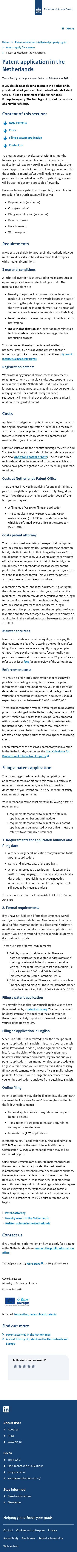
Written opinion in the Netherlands (27, 1223)
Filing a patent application (25, 137)
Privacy (52, 1530)
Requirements (18, 122)
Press (11, 1435)
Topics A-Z (14, 1459)
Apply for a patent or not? (30, 457)
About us (13, 1429)
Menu (70, 28)
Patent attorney (15, 1213)
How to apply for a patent (20, 47)
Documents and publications (25, 1466)
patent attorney (37, 1009)
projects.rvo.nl (17, 1472)
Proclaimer (28, 1538)
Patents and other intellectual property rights (40, 42)
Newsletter (14, 1502)
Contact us (16, 145)
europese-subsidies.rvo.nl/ (24, 1478)
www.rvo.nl (15, 1442)
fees (26, 661)
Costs (12, 130)
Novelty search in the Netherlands (27, 1218)
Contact (8, 1530)
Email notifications (19, 1496)
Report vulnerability (50, 1538)
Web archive (11, 1546)
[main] (38, 717)
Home (5, 42)
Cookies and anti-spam (30, 1530)
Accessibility (10, 1538)
